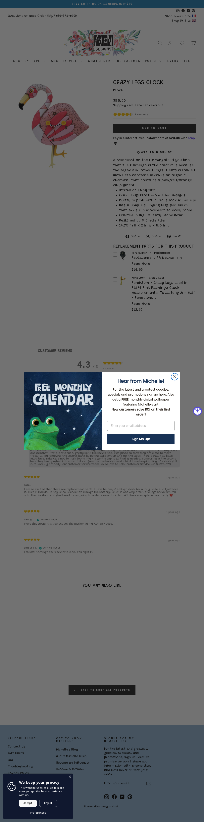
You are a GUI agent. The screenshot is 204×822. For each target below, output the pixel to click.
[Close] (70, 777)
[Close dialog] (174, 376)
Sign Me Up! (141, 439)
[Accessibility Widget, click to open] (197, 411)
